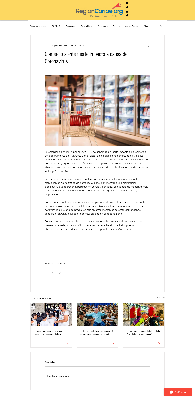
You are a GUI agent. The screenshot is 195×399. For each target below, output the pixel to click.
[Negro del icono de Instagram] (127, 11)
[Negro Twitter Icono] (127, 7)
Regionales (70, 26)
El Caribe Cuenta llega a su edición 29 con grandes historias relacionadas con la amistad (96, 333)
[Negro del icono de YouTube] (127, 3)
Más (146, 26)
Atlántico (49, 263)
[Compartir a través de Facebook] (46, 273)
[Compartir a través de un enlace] (67, 273)
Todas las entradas (38, 26)
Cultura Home (86, 26)
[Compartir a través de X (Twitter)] (53, 273)
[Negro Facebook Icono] (127, 15)
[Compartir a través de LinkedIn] (60, 273)
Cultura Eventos (131, 26)
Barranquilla (103, 26)
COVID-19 (56, 26)
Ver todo (161, 297)
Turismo (116, 26)
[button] (161, 26)
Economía (60, 263)
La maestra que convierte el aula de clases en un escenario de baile (49, 333)
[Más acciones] (148, 45)
